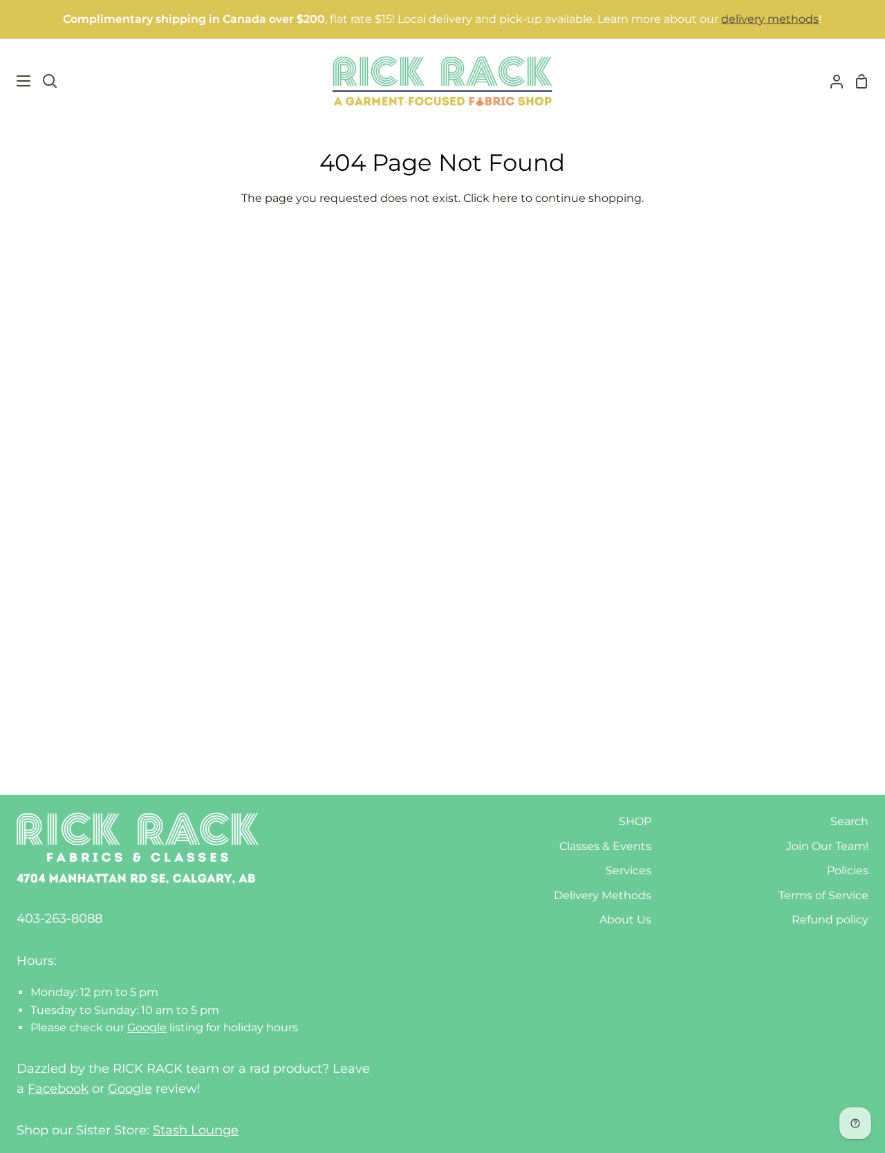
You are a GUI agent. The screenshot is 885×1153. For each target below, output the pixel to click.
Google (147, 1027)
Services (628, 870)
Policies (847, 870)
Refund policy (830, 919)
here (505, 198)
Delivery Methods (602, 895)
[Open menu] (16, 81)
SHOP (635, 821)
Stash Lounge (196, 1130)
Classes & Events (605, 846)
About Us (625, 919)
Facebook (58, 1088)
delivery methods (770, 19)
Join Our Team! (827, 846)
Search (849, 821)
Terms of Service (823, 895)
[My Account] (831, 81)
